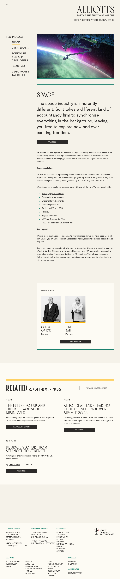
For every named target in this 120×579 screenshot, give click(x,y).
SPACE (29, 465)
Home (76, 20)
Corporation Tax (57, 219)
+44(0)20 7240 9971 (14, 543)
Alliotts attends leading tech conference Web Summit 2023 (87, 409)
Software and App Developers (20, 57)
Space (16, 42)
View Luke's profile (75, 316)
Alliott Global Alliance (49, 251)
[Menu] (6, 7)
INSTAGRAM (73, 564)
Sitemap (51, 576)
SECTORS (10, 558)
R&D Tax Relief (48, 223)
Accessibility (54, 573)
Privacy (51, 569)
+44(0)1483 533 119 (39, 541)
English (72, 573)
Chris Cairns (14, 465)
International (32, 566)
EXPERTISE (61, 529)
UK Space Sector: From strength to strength (27, 449)
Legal (50, 562)
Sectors (86, 20)
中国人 (80, 573)
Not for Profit (13, 562)
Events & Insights (33, 569)
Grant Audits (21, 66)
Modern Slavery (55, 564)
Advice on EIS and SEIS (52, 208)
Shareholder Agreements (53, 201)
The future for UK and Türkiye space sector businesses (25, 409)
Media (8, 566)
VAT (44, 219)
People (28, 562)
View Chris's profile (51, 316)
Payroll (45, 216)
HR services (47, 212)
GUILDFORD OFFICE (39, 529)
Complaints (53, 566)
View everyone (75, 341)
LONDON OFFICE (13, 529)
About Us (29, 564)
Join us (28, 571)
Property (61, 539)
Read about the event (21, 427)
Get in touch (31, 573)
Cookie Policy (54, 571)
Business (60, 542)
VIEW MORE (79, 430)
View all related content (96, 388)
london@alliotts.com (16, 546)
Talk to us (52, 142)
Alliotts (95, 11)
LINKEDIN (72, 562)
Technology (99, 20)
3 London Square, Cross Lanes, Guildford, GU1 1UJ (39, 535)
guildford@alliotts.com (43, 543)
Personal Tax (62, 537)
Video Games (20, 48)
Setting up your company (53, 194)
